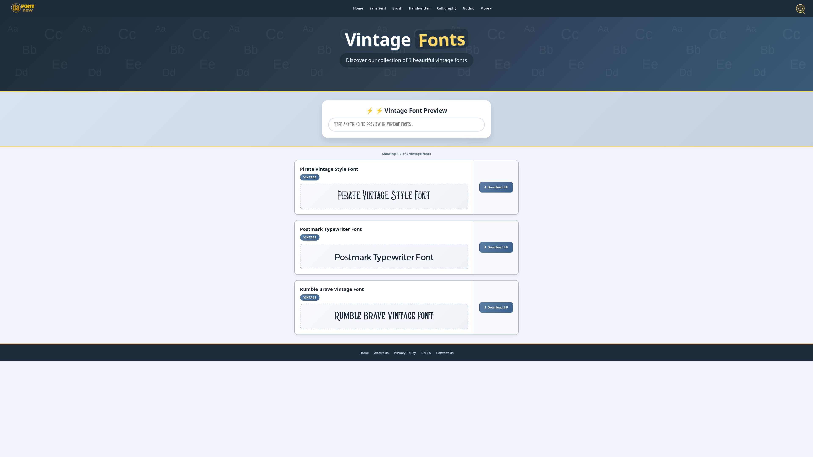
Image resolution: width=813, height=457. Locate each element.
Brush (397, 8)
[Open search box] (800, 8)
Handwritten (420, 8)
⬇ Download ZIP (496, 187)
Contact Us (445, 353)
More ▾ (486, 8)
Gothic (468, 8)
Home (358, 8)
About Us (381, 353)
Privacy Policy (405, 353)
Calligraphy (446, 8)
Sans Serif (377, 8)
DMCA (426, 353)
